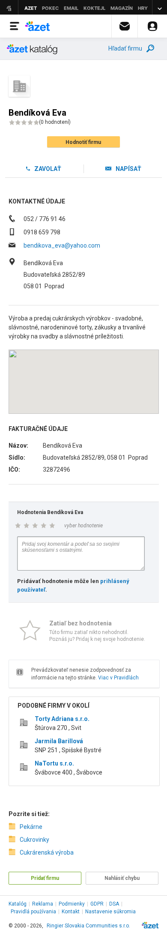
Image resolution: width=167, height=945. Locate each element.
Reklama (42, 904)
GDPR (97, 904)
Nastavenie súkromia (110, 912)
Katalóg (18, 904)
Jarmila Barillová (59, 741)
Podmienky (72, 904)
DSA (114, 904)
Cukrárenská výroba (47, 852)
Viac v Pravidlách (118, 678)
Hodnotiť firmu (83, 142)
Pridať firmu (45, 878)
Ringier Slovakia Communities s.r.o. (88, 926)
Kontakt (71, 912)
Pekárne (31, 826)
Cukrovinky (34, 839)
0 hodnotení (55, 122)
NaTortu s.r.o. (54, 763)
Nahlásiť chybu (122, 878)
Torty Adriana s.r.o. (62, 718)
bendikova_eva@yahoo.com (62, 245)
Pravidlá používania (33, 912)
